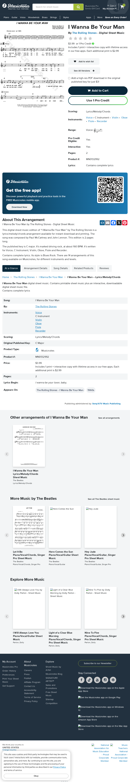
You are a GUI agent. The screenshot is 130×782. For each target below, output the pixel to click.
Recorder (102, 121)
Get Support (8, 686)
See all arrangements (109, 418)
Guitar (14, 17)
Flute (91, 121)
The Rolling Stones (84, 33)
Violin (115, 118)
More (100, 18)
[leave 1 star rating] (70, 38)
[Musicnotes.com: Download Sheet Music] (15, 6)
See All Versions (82, 70)
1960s (91, 390)
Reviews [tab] (104, 268)
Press (27, 674)
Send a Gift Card (92, 8)
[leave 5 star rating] (90, 38)
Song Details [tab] (61, 268)
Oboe (124, 118)
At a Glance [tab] (11, 268)
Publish (27, 678)
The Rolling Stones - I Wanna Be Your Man (60, 390)
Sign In (113, 5)
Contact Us (29, 686)
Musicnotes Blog (54, 674)
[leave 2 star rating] (75, 38)
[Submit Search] (78, 7)
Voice (23, 17)
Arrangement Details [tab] (35, 268)
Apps (88, 17)
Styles (66, 17)
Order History (9, 671)
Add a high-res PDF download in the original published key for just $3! (95, 80)
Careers (28, 670)
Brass (45, 17)
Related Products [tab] (83, 268)
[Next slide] (123, 454)
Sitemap (50, 699)
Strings (53, 17)
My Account (109, 8)
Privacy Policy (31, 701)
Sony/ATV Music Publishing (106, 404)
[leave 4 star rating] (85, 38)
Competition (52, 703)
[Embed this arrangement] (102, 222)
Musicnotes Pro (91, 6)
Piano (6, 17)
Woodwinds (33, 17)
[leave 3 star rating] (80, 38)
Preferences (8, 675)
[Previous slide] (7, 454)
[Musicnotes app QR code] (110, 193)
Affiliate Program (32, 682)
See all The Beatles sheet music (104, 499)
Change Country (9, 750)
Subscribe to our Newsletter (97, 663)
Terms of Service (32, 697)
